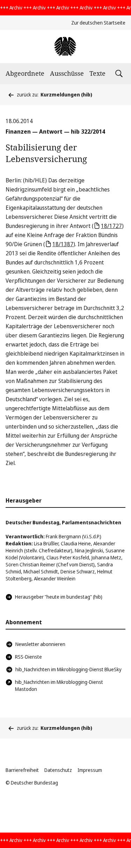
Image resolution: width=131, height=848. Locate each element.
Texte (97, 73)
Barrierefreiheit (22, 770)
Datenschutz (58, 770)
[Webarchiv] (65, 46)
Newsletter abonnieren (40, 644)
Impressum (90, 770)
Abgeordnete (25, 73)
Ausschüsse (67, 73)
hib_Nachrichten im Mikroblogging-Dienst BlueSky (68, 669)
